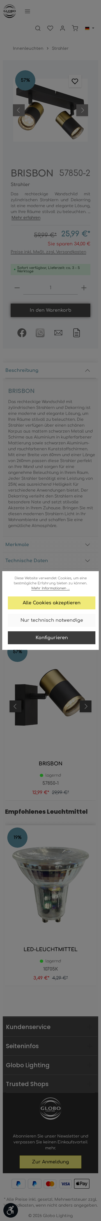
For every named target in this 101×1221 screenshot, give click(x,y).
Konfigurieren (52, 637)
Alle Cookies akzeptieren (52, 602)
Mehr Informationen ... (50, 588)
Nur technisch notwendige (51, 620)
